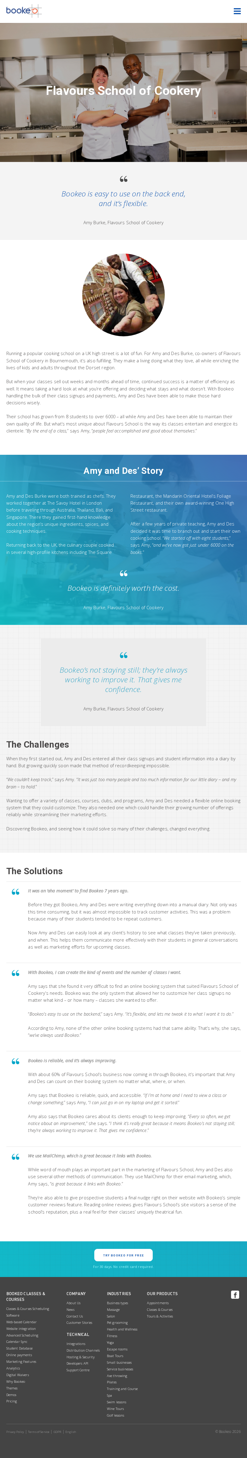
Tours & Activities (160, 1316)
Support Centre (78, 1370)
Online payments (19, 1355)
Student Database (19, 1348)
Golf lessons (115, 1415)
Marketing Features (21, 1361)
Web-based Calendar (21, 1322)
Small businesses (119, 1362)
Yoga (110, 1342)
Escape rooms (117, 1349)
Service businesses (120, 1369)
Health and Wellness (122, 1329)
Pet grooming (117, 1322)
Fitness (112, 1336)
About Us (73, 1303)
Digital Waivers (17, 1374)
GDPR (57, 1432)
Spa (109, 1395)
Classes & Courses (159, 1309)
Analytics (13, 1368)
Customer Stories (79, 1322)
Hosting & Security (81, 1357)
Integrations (76, 1343)
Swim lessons (117, 1402)
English (70, 1432)
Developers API (77, 1363)
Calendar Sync (17, 1341)
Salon (111, 1316)
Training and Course (122, 1388)
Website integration (21, 1328)
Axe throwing (117, 1375)
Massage (113, 1309)
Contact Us (75, 1316)
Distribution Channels (83, 1350)
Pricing (11, 1401)
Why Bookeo (15, 1381)
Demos (11, 1394)
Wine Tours (115, 1408)
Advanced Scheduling (22, 1335)
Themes (12, 1388)
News (70, 1309)
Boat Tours (115, 1355)
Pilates (112, 1382)
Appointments (158, 1303)
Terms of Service (38, 1432)
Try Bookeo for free (123, 1255)
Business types (117, 1303)
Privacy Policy (15, 1432)
